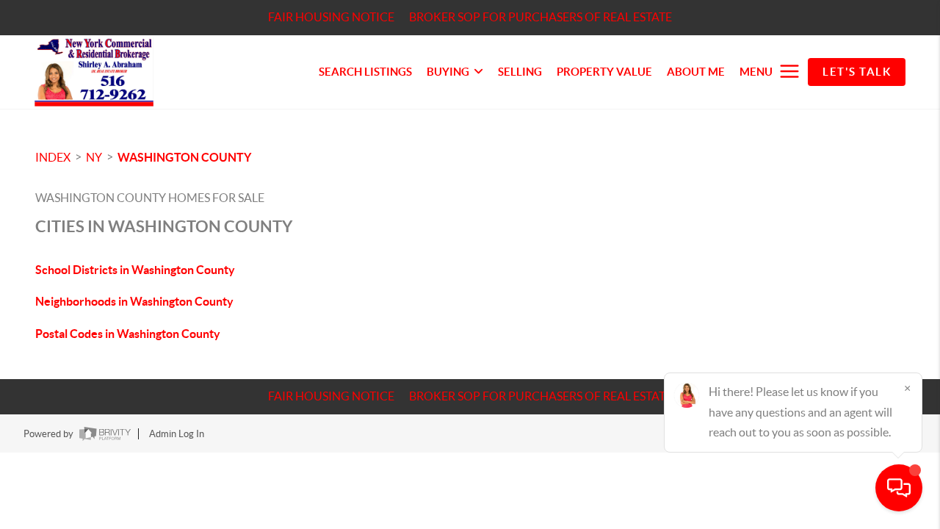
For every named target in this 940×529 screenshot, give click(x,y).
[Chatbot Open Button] (898, 487)
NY (94, 157)
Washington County (184, 157)
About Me (696, 71)
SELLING (520, 71)
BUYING (448, 71)
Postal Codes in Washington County (127, 333)
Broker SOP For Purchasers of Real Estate (540, 17)
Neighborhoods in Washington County (134, 301)
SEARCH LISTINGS (365, 71)
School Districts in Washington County (135, 269)
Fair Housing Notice (331, 17)
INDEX (52, 157)
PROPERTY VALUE (604, 71)
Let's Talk (856, 71)
